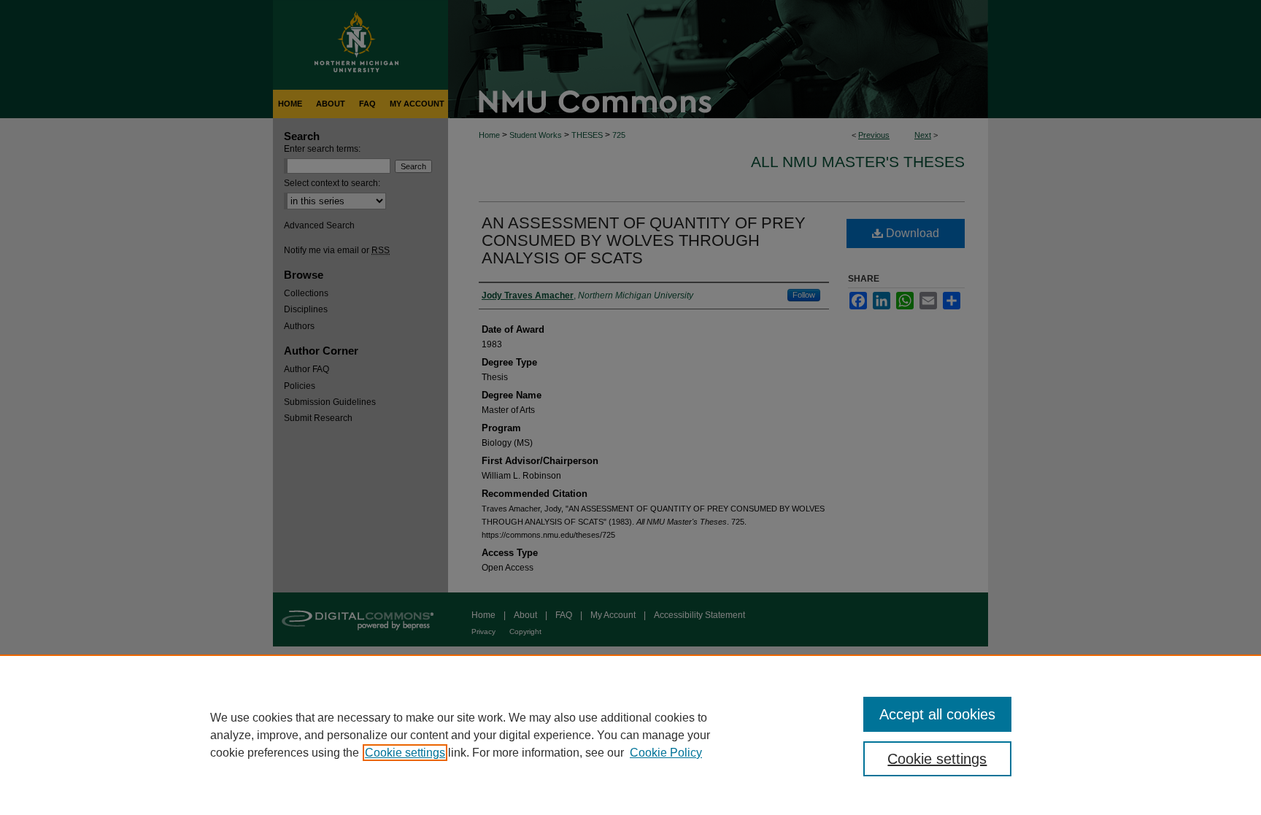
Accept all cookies (937, 714)
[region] (630, 734)
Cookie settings (405, 752)
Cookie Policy (666, 752)
